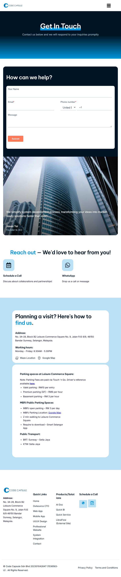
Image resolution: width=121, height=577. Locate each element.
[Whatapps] (83, 504)
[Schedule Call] (92, 503)
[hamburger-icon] (108, 6)
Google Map (54, 412)
